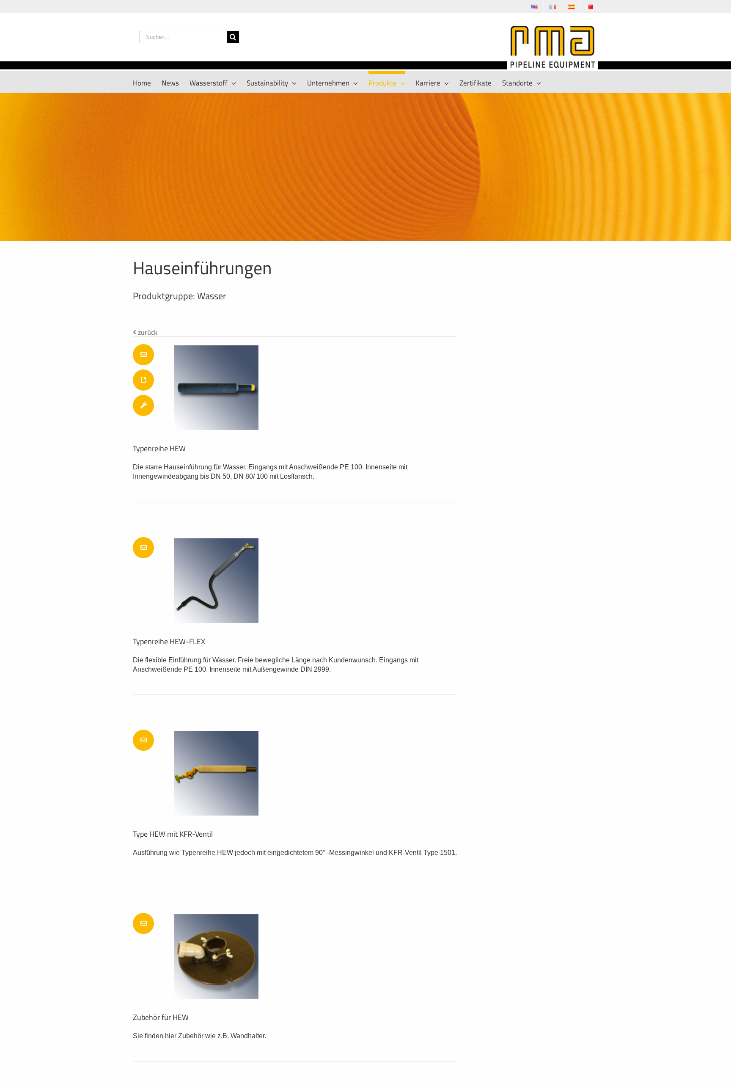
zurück (146, 332)
